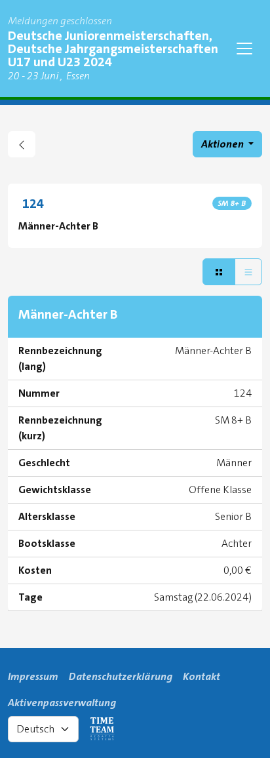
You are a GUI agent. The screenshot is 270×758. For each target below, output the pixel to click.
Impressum (33, 676)
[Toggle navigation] (244, 48)
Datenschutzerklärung (120, 676)
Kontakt (201, 676)
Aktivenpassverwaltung (62, 702)
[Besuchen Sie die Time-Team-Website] (102, 729)
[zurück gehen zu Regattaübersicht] (21, 144)
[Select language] (43, 729)
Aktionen (223, 144)
